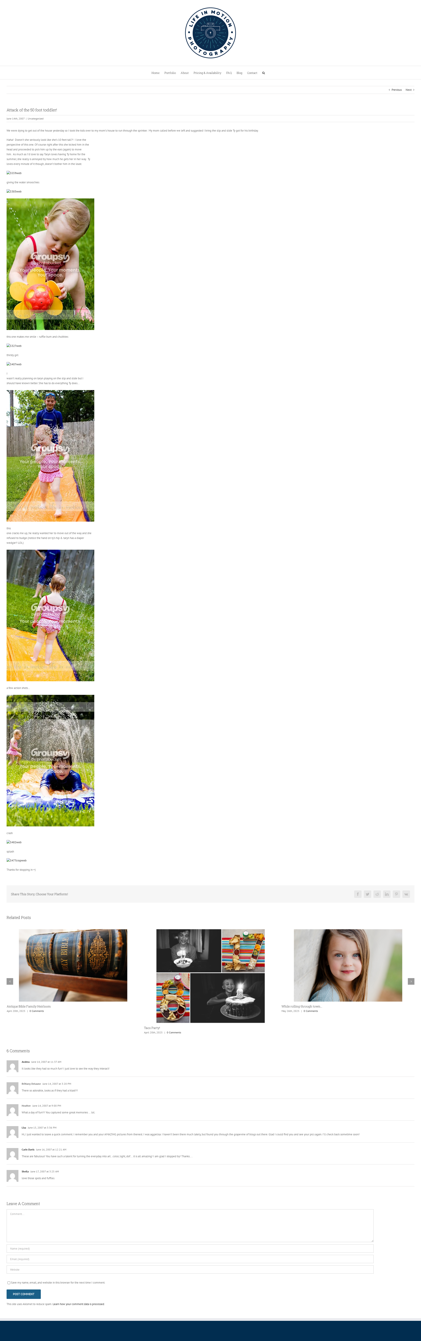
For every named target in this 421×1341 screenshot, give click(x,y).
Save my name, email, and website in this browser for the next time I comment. (58, 1282)
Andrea (26, 1061)
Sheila (25, 1171)
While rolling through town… (301, 1006)
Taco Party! (152, 1028)
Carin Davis (28, 1149)
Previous (397, 90)
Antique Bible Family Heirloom (29, 1006)
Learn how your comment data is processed (78, 1304)
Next (409, 90)
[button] (263, 72)
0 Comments (36, 1011)
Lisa (24, 1127)
